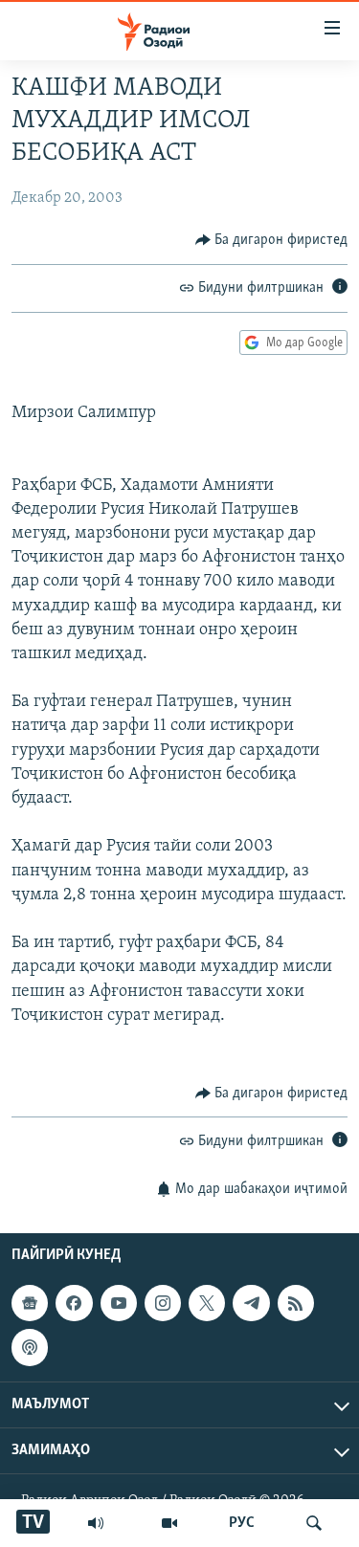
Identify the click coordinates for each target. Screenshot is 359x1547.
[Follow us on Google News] (29, 1303)
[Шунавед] (95, 1523)
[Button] (271, 240)
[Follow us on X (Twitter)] (207, 1303)
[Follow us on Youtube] (119, 1303)
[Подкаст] (29, 1347)
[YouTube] (169, 1523)
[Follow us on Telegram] (251, 1303)
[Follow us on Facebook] (74, 1303)
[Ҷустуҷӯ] (314, 1523)
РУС (242, 1523)
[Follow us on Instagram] (163, 1303)
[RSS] (296, 1303)
